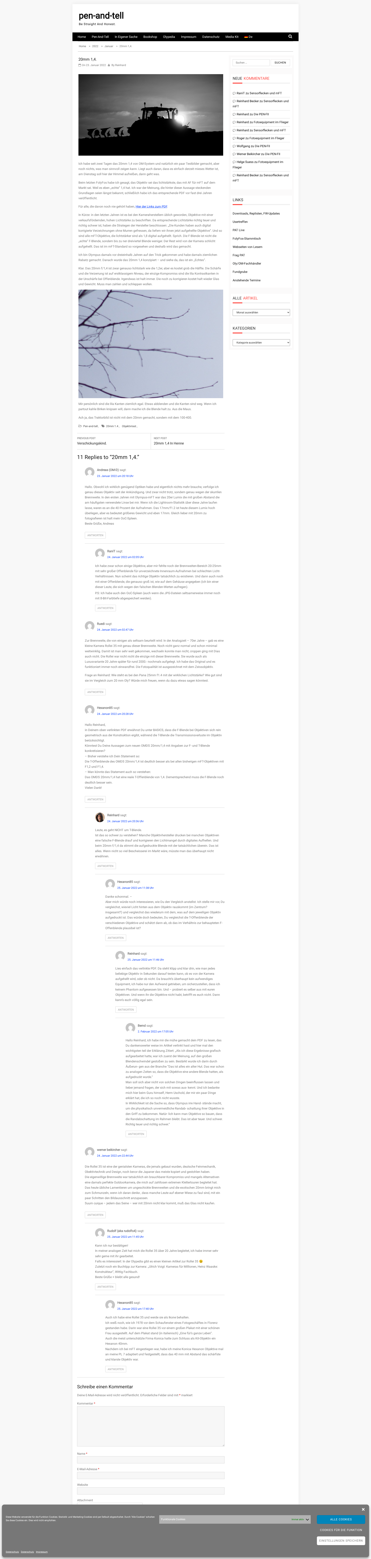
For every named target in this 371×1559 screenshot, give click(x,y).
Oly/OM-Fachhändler (247, 263)
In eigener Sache (126, 37)
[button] (363, 1509)
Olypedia (169, 37)
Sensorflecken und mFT (266, 93)
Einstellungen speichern (341, 1540)
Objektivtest (129, 426)
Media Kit (231, 37)
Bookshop (150, 37)
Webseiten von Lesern (247, 247)
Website (82, 1485)
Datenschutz (12, 1552)
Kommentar (86, 1403)
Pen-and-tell (100, 37)
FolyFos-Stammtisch (247, 238)
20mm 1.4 (112, 426)
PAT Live (238, 230)
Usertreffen (240, 222)
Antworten (95, 535)
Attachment (85, 1500)
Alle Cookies (341, 1519)
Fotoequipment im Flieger (271, 122)
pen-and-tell (101, 15)
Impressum (42, 1552)
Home (82, 37)
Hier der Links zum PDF (151, 206)
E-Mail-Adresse (88, 1469)
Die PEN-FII (261, 114)
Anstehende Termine (246, 280)
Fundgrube (240, 272)
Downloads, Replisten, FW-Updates (256, 213)
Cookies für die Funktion (341, 1530)
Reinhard (120, 65)
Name (82, 1454)
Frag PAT (239, 255)
